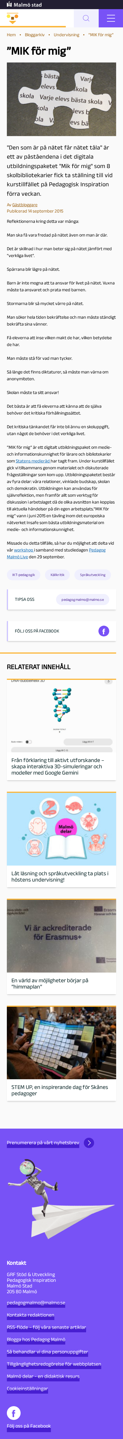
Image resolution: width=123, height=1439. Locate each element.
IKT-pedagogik (23, 575)
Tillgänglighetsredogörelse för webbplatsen (54, 1364)
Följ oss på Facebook (29, 1426)
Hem (11, 34)
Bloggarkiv (35, 34)
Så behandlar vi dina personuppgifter (47, 1352)
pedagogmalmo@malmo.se (36, 1302)
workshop (24, 549)
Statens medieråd (33, 460)
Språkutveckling (93, 575)
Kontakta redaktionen (30, 1315)
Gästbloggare (24, 204)
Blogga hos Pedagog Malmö (36, 1339)
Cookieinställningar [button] (27, 1388)
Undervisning (66, 34)
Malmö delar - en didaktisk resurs (43, 1376)
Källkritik (58, 575)
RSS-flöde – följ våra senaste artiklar (46, 1327)
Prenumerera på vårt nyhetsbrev (43, 1142)
